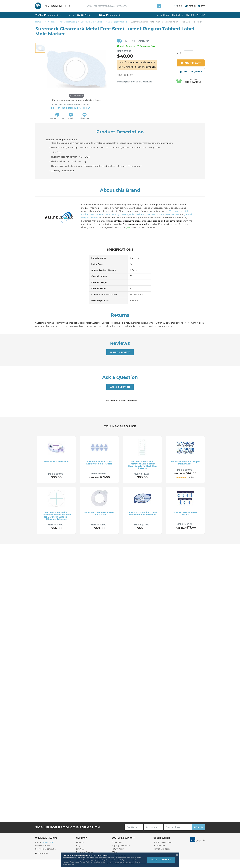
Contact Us (177, 15)
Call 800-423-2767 (195, 15)
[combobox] (123, 6)
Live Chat (80, 849)
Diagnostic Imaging (68, 22)
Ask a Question (120, 387)
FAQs (114, 852)
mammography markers (116, 214)
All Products (50, 22)
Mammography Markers (117, 22)
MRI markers (96, 214)
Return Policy (118, 849)
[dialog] (120, 860)
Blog (78, 846)
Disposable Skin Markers (91, 22)
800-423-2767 (48, 842)
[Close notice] (176, 855)
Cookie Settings (68, 864)
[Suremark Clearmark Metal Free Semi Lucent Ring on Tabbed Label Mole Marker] (40, 47)
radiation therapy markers (142, 214)
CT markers (174, 211)
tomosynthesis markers (167, 214)
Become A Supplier (84, 852)
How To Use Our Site (162, 842)
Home (38, 22)
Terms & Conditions (161, 849)
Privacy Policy (85, 862)
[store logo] (53, 5)
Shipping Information (121, 846)
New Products (110, 15)
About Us (80, 842)
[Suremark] (61, 217)
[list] (120, 15)
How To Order (162, 15)
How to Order (159, 846)
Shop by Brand (79, 15)
